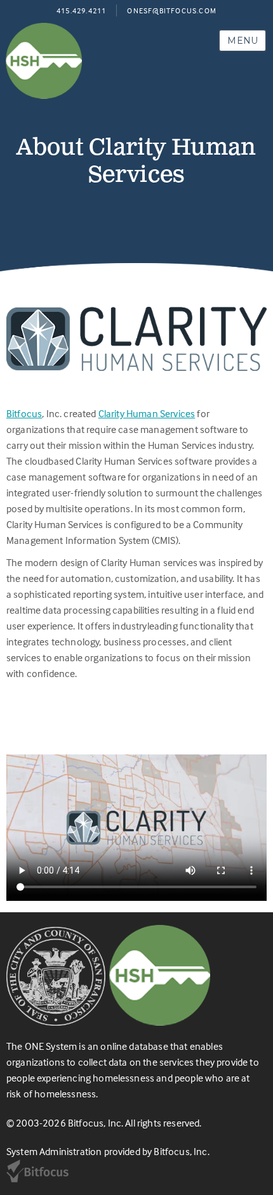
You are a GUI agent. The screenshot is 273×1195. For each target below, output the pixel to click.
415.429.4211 (81, 10)
